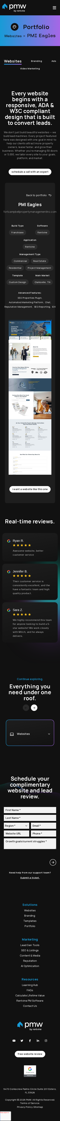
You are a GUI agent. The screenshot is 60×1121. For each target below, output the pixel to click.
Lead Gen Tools (30, 945)
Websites (13, 61)
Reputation (30, 960)
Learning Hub (30, 985)
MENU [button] (55, 8)
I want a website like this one (30, 489)
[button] (14, 1040)
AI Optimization (30, 966)
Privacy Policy (25, 1107)
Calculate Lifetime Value (30, 995)
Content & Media (30, 955)
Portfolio (30, 926)
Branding (36, 61)
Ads (54, 61)
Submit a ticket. (30, 877)
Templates (30, 921)
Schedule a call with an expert (30, 171)
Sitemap (38, 1107)
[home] (14, 8)
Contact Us (30, 1006)
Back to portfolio (36, 195)
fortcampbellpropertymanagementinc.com (30, 211)
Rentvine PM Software (30, 1000)
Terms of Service (30, 1103)
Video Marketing (30, 68)
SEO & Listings (30, 950)
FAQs (30, 990)
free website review (30, 1054)
